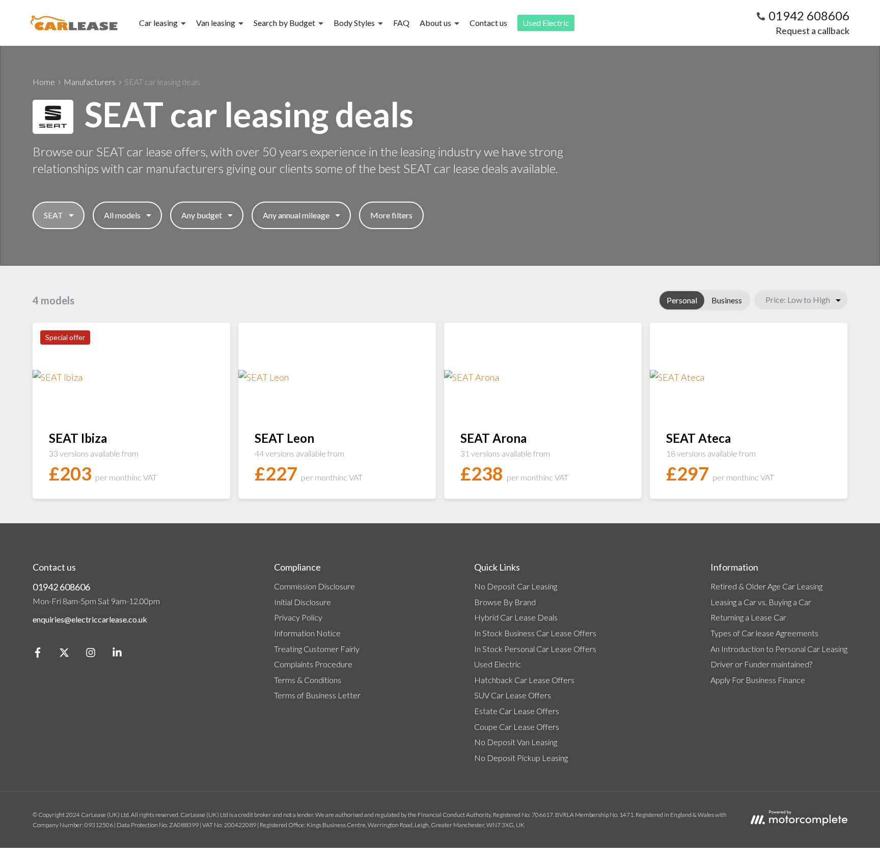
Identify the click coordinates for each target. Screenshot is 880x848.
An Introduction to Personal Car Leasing (778, 649)
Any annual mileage (296, 215)
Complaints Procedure (313, 664)
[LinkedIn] (117, 654)
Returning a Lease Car (748, 617)
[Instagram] (90, 654)
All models (122, 215)
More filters (391, 215)
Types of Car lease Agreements (764, 633)
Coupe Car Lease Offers (516, 726)
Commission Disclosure (314, 586)
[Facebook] (37, 654)
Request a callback (812, 30)
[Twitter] (64, 654)
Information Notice (307, 633)
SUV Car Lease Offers (512, 695)
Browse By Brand (505, 602)
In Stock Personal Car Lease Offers (535, 649)
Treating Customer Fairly (317, 649)
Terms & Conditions (307, 680)
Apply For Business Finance (757, 680)
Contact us (488, 22)
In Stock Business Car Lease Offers (535, 633)
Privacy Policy (298, 617)
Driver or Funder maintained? (761, 664)
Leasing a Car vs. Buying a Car (760, 602)
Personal (682, 300)
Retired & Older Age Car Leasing (766, 586)
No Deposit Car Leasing (515, 586)
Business (726, 300)
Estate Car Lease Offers (516, 711)
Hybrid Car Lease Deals (516, 617)
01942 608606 (61, 586)
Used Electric (545, 22)
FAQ (401, 22)
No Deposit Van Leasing (515, 742)
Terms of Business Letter (317, 695)
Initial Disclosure (302, 602)
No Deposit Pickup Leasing (521, 757)
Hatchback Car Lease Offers (524, 680)
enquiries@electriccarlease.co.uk (90, 619)
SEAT (53, 215)
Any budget (201, 215)
